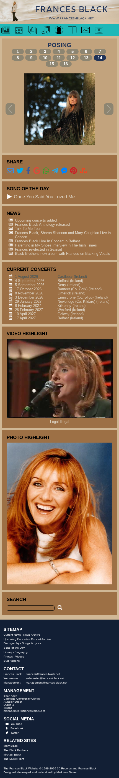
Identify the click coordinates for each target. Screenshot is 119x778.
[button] (10, 197)
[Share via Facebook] (28, 171)
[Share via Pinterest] (73, 171)
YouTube (16, 723)
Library (8, 652)
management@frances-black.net (46, 682)
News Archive (31, 634)
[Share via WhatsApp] (46, 171)
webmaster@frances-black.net (45, 678)
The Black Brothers (16, 750)
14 (100, 57)
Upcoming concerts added (36, 220)
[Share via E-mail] (10, 171)
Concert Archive (41, 639)
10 (45, 57)
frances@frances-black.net (43, 674)
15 (52, 63)
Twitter (15, 732)
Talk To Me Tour (28, 229)
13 (86, 57)
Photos (8, 656)
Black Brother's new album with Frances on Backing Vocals (62, 253)
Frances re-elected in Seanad (38, 249)
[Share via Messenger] (64, 171)
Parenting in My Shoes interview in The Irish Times (56, 245)
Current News (12, 634)
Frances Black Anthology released (42, 224)
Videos (19, 656)
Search (16, 599)
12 (72, 57)
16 (65, 63)
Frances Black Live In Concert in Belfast (47, 241)
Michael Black (12, 754)
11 (59, 57)
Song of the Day (14, 647)
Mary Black (10, 745)
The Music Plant (14, 758)
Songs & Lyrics (31, 643)
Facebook (17, 728)
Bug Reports (12, 660)
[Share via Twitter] (20, 171)
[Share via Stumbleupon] (83, 171)
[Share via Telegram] (55, 171)
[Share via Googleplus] (36, 171)
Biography (21, 652)
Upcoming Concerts (16, 639)
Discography (11, 643)
